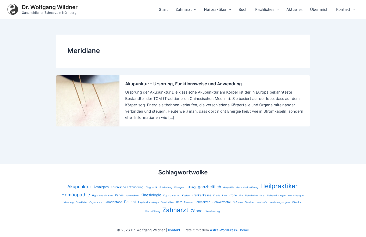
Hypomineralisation (102, 195)
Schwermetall (221, 202)
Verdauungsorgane (280, 202)
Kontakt (343, 9)
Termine (249, 202)
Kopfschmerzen (171, 195)
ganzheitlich (209, 186)
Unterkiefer (262, 202)
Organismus (95, 202)
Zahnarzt (184, 9)
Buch (243, 9)
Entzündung (165, 187)
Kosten (186, 195)
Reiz (179, 202)
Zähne (196, 210)
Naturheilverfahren (255, 195)
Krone (233, 195)
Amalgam (101, 187)
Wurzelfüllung (152, 211)
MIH (241, 195)
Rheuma (188, 202)
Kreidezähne (220, 195)
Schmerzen (202, 202)
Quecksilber (167, 202)
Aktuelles (294, 9)
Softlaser (238, 202)
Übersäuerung (212, 211)
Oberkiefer (81, 202)
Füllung (191, 187)
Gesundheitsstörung (247, 187)
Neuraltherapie (296, 195)
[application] (194, 9)
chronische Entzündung (127, 187)
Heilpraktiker (215, 9)
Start (163, 9)
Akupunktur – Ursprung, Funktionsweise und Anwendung (183, 83)
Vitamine (296, 202)
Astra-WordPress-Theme (229, 230)
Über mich (319, 9)
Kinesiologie (151, 195)
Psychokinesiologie (148, 202)
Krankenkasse (201, 195)
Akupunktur (79, 186)
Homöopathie (75, 194)
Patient (130, 202)
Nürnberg (69, 202)
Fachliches (264, 9)
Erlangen (179, 187)
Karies (119, 195)
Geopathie (228, 187)
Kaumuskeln (132, 195)
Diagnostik (151, 187)
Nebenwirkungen (276, 195)
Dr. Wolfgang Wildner (50, 7)
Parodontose (113, 202)
